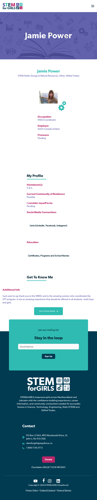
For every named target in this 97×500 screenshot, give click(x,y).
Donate (48, 459)
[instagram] (49, 481)
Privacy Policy (32, 490)
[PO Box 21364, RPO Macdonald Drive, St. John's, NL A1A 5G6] (48, 437)
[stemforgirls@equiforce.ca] (37, 443)
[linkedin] (58, 481)
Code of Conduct (47, 490)
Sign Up (48, 356)
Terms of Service (64, 490)
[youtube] (35, 481)
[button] (48, 311)
